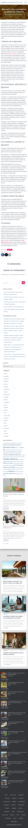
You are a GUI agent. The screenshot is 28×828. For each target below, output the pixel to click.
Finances (6, 391)
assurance (18, 445)
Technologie (6, 428)
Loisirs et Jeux (7, 415)
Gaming (23, 456)
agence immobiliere (8, 445)
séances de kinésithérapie (7, 469)
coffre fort (16, 451)
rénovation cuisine (20, 461)
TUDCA (21, 469)
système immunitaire (9, 467)
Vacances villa (5, 471)
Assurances (6, 378)
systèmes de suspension (19, 467)
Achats (5, 373)
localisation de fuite (6, 461)
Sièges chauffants (20, 463)
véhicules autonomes (9, 473)
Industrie (5, 399)
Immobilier (6, 397)
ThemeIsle (19, 824)
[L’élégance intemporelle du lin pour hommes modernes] (14, 640)
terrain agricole (17, 469)
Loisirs (5, 412)
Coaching (6, 386)
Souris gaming (11, 465)
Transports (6, 436)
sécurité (13, 469)
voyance (11, 471)
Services (5, 425)
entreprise (8, 456)
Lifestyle (10, 249)
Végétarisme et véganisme (19, 471)
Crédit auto (17, 455)
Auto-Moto (6, 381)
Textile (5, 430)
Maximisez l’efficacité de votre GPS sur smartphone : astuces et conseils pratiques (14, 330)
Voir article (6, 508)
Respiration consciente (13, 461)
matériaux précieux (12, 53)
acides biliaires (13, 443)
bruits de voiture (16, 449)
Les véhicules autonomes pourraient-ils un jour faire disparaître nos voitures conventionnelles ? (13, 349)
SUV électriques (18, 465)
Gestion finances (10, 459)
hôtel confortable (20, 459)
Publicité (5, 420)
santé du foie (15, 463)
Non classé (6, 417)
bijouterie (6, 251)
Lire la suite (20, 591)
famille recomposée (13, 456)
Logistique (6, 811)
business (21, 449)
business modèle (6, 451)
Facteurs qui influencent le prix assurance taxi (13, 306)
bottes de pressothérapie (10, 449)
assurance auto (9, 447)
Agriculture (6, 376)
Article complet (5, 679)
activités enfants (19, 443)
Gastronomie (6, 394)
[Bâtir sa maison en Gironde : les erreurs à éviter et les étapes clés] (14, 568)
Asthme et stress (18, 447)
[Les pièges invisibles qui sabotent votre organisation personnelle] (14, 603)
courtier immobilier (8, 455)
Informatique (6, 402)
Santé (5, 423)
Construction (6, 389)
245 (7, 543)
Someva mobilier (5, 465)
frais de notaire (19, 456)
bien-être (6, 384)
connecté (10, 274)
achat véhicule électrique (7, 443)
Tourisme (6, 433)
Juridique (6, 407)
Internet (5, 404)
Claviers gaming (11, 451)
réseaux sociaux (8, 463)
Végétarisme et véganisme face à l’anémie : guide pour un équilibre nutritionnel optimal (13, 340)
